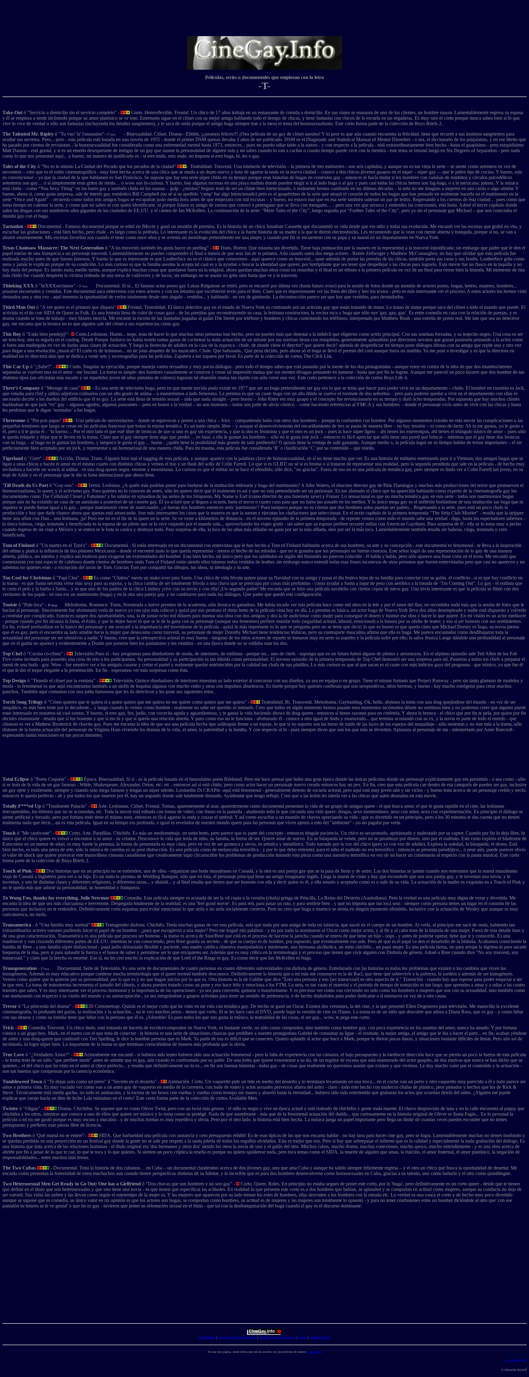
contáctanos (320, 1337)
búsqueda (207, 1337)
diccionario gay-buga (277, 1337)
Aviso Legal (314, 1351)
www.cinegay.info (516, 1360)
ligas (302, 1337)
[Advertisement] (265, 16)
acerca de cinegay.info (237, 1337)
